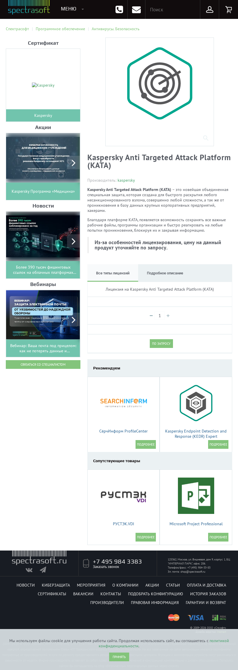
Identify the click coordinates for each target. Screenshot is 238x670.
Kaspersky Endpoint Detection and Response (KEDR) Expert (196, 433)
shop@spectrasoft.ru (193, 571)
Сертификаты (52, 593)
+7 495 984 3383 (117, 561)
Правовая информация (155, 602)
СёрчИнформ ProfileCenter (123, 431)
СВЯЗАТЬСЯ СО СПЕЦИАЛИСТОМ (43, 364)
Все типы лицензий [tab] (112, 273)
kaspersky (126, 180)
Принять (119, 657)
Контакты (110, 593)
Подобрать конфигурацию (155, 593)
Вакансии (83, 593)
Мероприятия (91, 585)
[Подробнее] (146, 444)
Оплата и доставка (206, 585)
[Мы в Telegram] (46, 571)
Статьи (173, 585)
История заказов (208, 593)
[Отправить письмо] (136, 9)
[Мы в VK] (32, 571)
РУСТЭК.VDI (123, 523)
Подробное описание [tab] (165, 273)
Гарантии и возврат (206, 602)
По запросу (161, 344)
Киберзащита (56, 585)
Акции (152, 585)
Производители (107, 602)
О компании (125, 585)
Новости (26, 585)
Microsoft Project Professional (196, 523)
